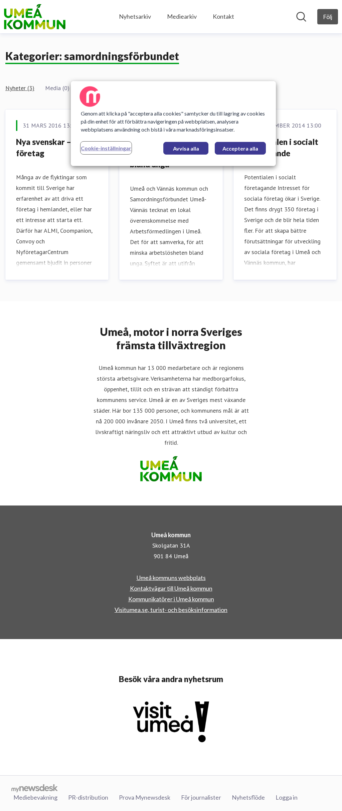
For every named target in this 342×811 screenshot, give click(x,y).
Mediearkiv (182, 16)
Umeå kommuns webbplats (171, 577)
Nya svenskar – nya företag (51, 147)
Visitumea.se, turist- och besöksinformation (171, 609)
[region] (173, 123)
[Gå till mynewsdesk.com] (34, 788)
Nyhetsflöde (248, 797)
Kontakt (223, 16)
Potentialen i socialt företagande (281, 147)
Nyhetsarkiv (135, 16)
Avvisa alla (186, 148)
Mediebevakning (35, 797)
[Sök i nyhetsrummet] (301, 16)
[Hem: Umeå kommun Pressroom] (34, 16)
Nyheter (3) (19, 88)
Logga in (287, 797)
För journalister (201, 797)
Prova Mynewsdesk (144, 797)
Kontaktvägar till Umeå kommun (171, 588)
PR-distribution (88, 797)
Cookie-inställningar (106, 148)
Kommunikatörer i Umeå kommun (171, 599)
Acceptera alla (240, 148)
